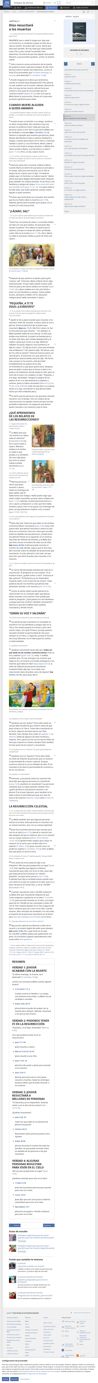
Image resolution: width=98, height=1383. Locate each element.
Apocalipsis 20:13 (41, 663)
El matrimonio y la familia (14, 1337)
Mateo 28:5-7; (39, 952)
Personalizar (25, 1379)
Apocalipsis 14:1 (16, 887)
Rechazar (14, 1379)
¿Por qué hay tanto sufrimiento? (76, 147)
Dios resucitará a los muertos (76, 117)
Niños (8, 1345)
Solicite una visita (48, 1329)
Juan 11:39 (35, 233)
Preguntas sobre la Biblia (14, 1321)
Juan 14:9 (43, 200)
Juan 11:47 (14, 501)
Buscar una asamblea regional (68, 1327)
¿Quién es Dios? (70, 76)
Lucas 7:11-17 (21, 954)
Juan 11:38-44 (22, 271)
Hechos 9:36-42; (33, 954)
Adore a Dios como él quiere (75, 182)
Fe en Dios (10, 1348)
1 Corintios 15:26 (38, 75)
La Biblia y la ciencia (12, 1351)
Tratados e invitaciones (31, 1330)
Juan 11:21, (30, 187)
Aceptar (5, 1379)
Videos (27, 1352)
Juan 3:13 (27, 832)
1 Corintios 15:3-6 (33, 849)
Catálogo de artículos (31, 1333)
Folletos (27, 1327)
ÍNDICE (79, 64)
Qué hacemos (47, 1346)
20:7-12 (42, 954)
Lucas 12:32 (42, 876)
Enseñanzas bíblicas (12, 1317)
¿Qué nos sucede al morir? (74, 110)
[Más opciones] (92, 12)
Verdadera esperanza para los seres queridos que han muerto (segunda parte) (36, 1247)
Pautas (27, 1347)
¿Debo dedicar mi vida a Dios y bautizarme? (76, 197)
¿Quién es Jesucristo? (72, 96)
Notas (67, 211)
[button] (34, 8)
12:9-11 (22, 512)
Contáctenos (47, 1332)
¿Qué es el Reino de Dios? (74, 124)
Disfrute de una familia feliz (74, 168)
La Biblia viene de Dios (72, 83)
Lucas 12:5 (14, 784)
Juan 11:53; (14, 512)
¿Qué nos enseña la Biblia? (26, 11)
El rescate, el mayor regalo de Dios (77, 103)
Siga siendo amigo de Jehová (75, 205)
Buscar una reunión (81, 1322)
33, (36, 187)
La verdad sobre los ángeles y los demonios (76, 139)
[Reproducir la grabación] (84, 12)
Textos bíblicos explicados (14, 1324)
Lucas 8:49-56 (20, 386)
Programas (28, 1341)
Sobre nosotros (47, 1323)
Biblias (27, 1321)
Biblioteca (7, 11)
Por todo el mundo (48, 1352)
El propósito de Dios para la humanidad (79, 90)
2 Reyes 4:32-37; (21, 952)
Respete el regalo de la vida (74, 161)
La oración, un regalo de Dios (75, 189)
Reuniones (46, 1338)
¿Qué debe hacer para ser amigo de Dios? (80, 154)
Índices (27, 1344)
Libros (14, 11)
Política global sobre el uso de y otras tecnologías (39, 1371)
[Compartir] (88, 12)
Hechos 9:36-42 (37, 454)
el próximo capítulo (36, 921)
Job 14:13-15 (44, 586)
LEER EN (68, 17)
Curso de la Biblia (11, 1327)
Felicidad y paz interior (13, 1334)
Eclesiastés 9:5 (21, 424)
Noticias (45, 1317)
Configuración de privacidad (36, 1374)
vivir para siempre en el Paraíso (27, 917)
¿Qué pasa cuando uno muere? (31, 1266)
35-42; (11, 386)
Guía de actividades (30, 1338)
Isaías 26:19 (30, 93)
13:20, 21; (30, 952)
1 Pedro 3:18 (22, 846)
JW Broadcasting (30, 1350)
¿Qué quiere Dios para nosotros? (76, 70)
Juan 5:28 (40, 526)
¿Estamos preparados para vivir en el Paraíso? (33, 1280)
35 (39, 187)
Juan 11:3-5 (14, 151)
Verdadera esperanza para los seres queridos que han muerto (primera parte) (36, 1236)
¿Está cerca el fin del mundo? (75, 131)
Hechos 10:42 (33, 798)
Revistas (27, 1335)
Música (27, 1355)
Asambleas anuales (48, 1343)
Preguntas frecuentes (49, 1326)
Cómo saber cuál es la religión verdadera (79, 175)
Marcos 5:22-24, (47, 383)
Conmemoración (48, 1340)
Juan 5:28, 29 (27, 655)
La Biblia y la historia (12, 1353)
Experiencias (46, 1349)
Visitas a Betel (47, 1335)
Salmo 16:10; (35, 838)
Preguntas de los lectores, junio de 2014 (35, 1295)
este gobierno (26, 939)
